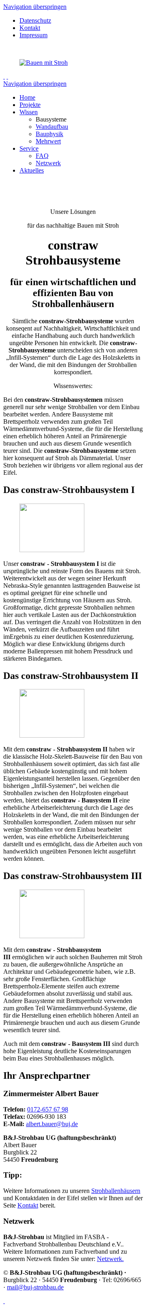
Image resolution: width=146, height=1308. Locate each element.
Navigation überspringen (35, 6)
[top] (4, 1300)
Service (29, 148)
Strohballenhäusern (115, 1190)
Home (27, 97)
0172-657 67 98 (47, 1109)
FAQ (42, 155)
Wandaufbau (52, 126)
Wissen (28, 112)
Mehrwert (48, 141)
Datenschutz (35, 20)
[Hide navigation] (7, 76)
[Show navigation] (4, 76)
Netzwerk (48, 163)
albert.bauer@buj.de (52, 1123)
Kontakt (29, 27)
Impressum (33, 35)
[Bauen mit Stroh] (43, 62)
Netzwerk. (110, 1258)
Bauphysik (49, 133)
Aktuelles (31, 170)
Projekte (30, 104)
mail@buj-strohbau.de (35, 1287)
